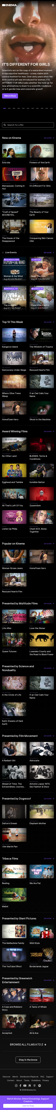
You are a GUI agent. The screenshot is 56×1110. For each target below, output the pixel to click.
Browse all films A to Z (26, 1044)
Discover (6, 1077)
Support (49, 1077)
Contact (10, 1080)
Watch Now (10, 96)
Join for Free (28, 1106)
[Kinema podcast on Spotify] (39, 1085)
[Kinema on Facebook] (20, 1085)
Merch (15, 1077)
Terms (26, 1080)
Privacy (46, 1080)
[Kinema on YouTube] (24, 1085)
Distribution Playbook (29, 1077)
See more (48, 138)
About (19, 1080)
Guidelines (36, 1080)
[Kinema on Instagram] (16, 1085)
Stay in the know (28, 1059)
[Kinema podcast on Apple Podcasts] (34, 1085)
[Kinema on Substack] (30, 1085)
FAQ (42, 1077)
